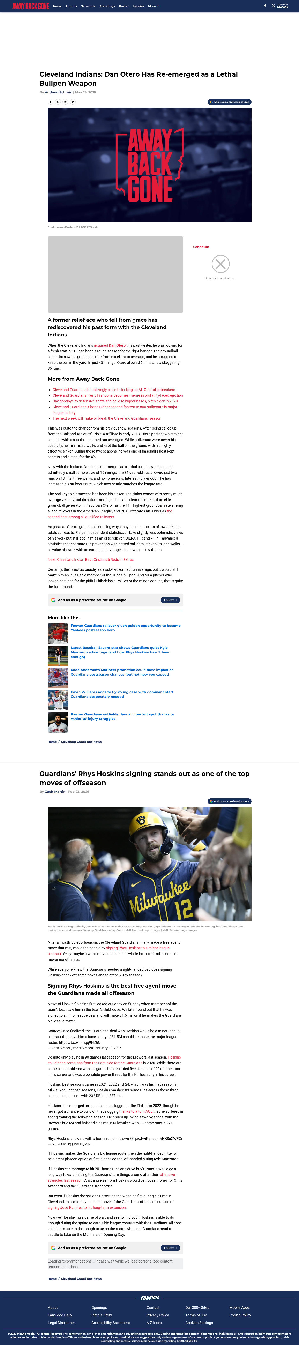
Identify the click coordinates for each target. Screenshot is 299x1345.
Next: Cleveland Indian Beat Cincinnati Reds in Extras (91, 559)
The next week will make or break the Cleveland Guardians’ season (107, 418)
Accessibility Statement (110, 1323)
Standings (107, 6)
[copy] (73, 102)
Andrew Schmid (58, 92)
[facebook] (265, 5)
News (57, 6)
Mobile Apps (239, 1307)
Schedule (88, 6)
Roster (124, 6)
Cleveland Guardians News (81, 742)
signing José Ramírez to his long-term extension (87, 1207)
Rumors (71, 6)
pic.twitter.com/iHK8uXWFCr (158, 1138)
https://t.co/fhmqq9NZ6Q (79, 1042)
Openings (99, 1307)
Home (52, 742)
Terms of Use (196, 1315)
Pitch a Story (101, 1315)
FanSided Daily (60, 1315)
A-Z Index (154, 1323)
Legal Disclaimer (61, 1323)
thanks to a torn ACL (135, 1111)
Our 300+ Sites (197, 1307)
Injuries (138, 6)
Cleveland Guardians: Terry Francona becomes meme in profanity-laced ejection (118, 395)
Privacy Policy (158, 1315)
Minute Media (26, 1333)
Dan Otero (117, 345)
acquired (101, 345)
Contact (153, 1307)
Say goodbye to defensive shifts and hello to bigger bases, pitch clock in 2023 (115, 401)
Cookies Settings (199, 1323)
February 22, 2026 (107, 1048)
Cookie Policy (240, 1315)
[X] (273, 5)
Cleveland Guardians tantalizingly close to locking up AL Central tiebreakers (114, 389)
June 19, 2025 (82, 1144)
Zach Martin (55, 792)
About (53, 1307)
